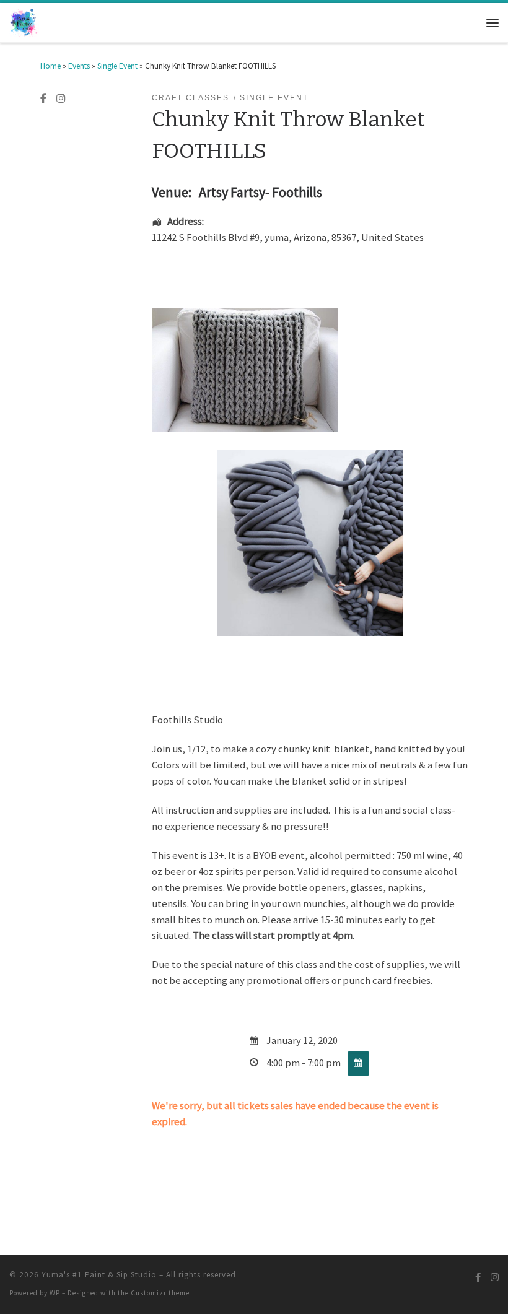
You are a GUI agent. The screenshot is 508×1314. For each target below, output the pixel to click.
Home (50, 66)
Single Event (117, 66)
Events (79, 66)
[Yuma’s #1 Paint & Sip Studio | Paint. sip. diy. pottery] (24, 22)
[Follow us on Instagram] (60, 99)
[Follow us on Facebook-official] (43, 99)
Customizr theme (160, 1293)
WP (55, 1293)
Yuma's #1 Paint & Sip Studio (99, 1274)
